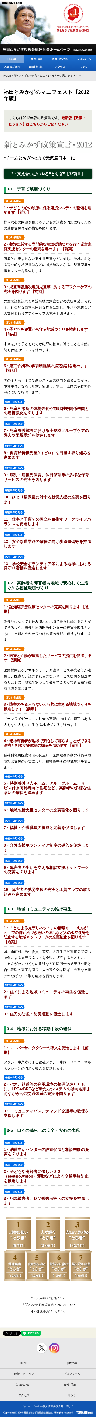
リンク (72, 1395)
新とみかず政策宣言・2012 (29, 75)
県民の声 (72, 1363)
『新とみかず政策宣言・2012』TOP (48, 1305)
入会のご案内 (24, 1384)
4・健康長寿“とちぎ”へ (48, 1311)
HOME (7, 75)
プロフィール (72, 1373)
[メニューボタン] (89, 6)
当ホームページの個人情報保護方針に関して (48, 1406)
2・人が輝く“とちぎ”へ (48, 1298)
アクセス (24, 1395)
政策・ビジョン (24, 1373)
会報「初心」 (72, 1384)
